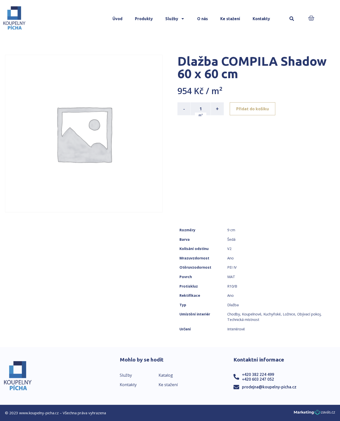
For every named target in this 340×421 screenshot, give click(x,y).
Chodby (233, 314)
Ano (230, 258)
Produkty (144, 18)
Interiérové (236, 329)
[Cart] (311, 18)
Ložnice (289, 314)
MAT (231, 276)
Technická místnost (243, 319)
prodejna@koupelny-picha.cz (269, 387)
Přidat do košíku (252, 109)
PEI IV (232, 267)
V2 (229, 248)
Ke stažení (230, 18)
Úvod (117, 18)
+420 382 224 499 (258, 374)
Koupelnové (251, 314)
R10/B (232, 286)
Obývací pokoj (309, 314)
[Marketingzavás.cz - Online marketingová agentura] (314, 414)
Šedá (231, 239)
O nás (202, 18)
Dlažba (233, 304)
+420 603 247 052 (258, 379)
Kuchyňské (272, 314)
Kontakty (261, 18)
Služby (171, 18)
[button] (291, 19)
